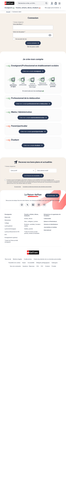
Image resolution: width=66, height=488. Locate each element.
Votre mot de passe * (19, 32)
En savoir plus (17, 186)
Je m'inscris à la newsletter (32, 175)
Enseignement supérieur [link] (11, 237)
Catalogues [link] (55, 262)
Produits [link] (54, 266)
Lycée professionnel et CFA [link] (12, 231)
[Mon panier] (56, 3)
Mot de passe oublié (33, 47)
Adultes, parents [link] (28, 228)
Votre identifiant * (18, 24)
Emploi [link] (24, 262)
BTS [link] (6, 234)
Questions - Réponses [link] (28, 266)
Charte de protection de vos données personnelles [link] (47, 259)
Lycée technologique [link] (10, 228)
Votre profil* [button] (14, 170)
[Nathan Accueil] (9, 3)
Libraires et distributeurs (51, 224)
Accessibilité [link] (31, 262)
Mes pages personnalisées (52, 7)
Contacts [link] (47, 266)
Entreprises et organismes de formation (52, 215)
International (47, 230)
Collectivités (47, 218)
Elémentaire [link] (8, 220)
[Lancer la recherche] (46, 3)
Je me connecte (32, 43)
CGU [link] (37, 266)
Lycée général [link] (8, 226)
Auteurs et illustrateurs (50, 221)
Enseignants (8, 214)
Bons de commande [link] (15, 266)
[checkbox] (5, 180)
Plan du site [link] (8, 259)
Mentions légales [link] (17, 259)
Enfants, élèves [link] (28, 218)
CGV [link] (42, 266)
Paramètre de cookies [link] (14, 262)
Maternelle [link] (7, 217)
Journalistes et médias (50, 227)
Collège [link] (7, 223)
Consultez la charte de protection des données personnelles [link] (37, 186)
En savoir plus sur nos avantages (32, 91)
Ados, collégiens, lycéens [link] (31, 221)
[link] (22, 205)
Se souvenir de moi (21, 39)
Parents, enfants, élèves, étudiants (31, 215)
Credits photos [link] (28, 259)
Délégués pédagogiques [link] (43, 262)
